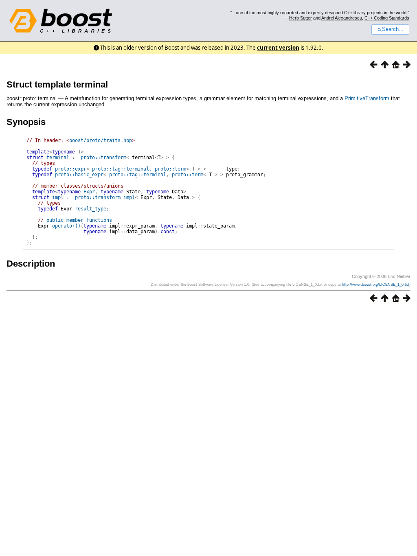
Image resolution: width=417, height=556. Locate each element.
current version (278, 47)
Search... (393, 29)
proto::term (170, 169)
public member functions (79, 220)
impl (58, 197)
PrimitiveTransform (367, 98)
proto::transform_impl (105, 197)
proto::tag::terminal (120, 169)
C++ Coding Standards (386, 17)
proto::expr (70, 169)
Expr (89, 192)
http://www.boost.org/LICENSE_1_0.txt (375, 284)
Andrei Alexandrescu (341, 17)
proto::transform (103, 157)
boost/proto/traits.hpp (100, 140)
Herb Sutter (300, 17)
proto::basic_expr (79, 174)
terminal (57, 157)
